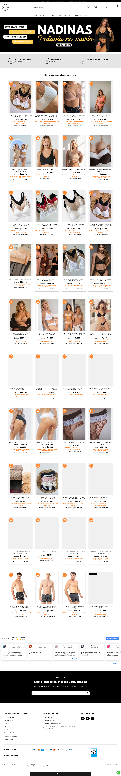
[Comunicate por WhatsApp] (118, 772)
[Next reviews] (119, 651)
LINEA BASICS (57, 15)
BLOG (5, 723)
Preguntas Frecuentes (10, 736)
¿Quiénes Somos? (81, 15)
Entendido (83, 773)
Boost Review (116, 663)
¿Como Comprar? (9, 720)
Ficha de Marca (8, 739)
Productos (68, 15)
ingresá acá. (30, 766)
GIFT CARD (7, 726)
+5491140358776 (49, 720)
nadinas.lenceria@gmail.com (53, 723)
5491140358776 (49, 717)
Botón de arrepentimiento (42, 766)
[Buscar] (88, 8)
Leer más (74, 658)
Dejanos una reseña (112, 638)
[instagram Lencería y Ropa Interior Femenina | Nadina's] (2, 1)
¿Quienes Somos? (9, 717)
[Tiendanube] (112, 764)
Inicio (36, 15)
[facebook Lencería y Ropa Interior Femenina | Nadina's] (5, 1)
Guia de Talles (8, 730)
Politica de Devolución (10, 733)
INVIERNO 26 (44, 15)
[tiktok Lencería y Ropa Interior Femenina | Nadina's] (7, 1)
